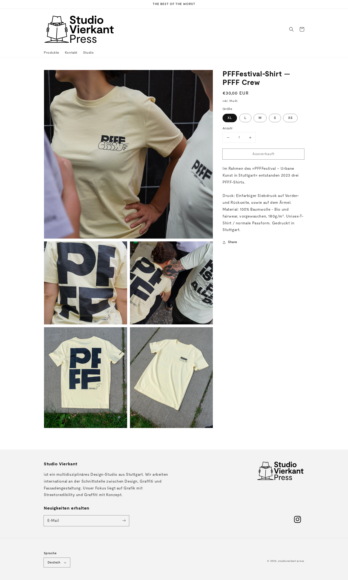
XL (230, 118)
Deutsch (54, 562)
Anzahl (227, 128)
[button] (291, 29)
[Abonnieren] (124, 520)
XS (290, 118)
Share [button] (232, 242)
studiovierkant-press (291, 561)
